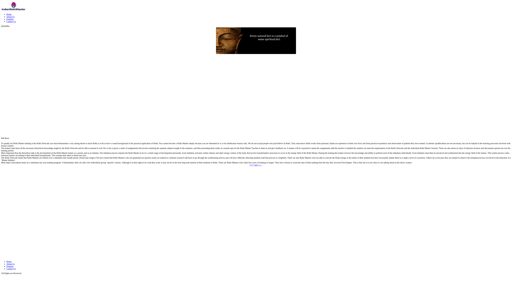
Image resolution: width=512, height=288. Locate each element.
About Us (10, 17)
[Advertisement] (11, 94)
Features (9, 19)
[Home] (13, 10)
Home (9, 14)
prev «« (258, 165)
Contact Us (11, 21)
